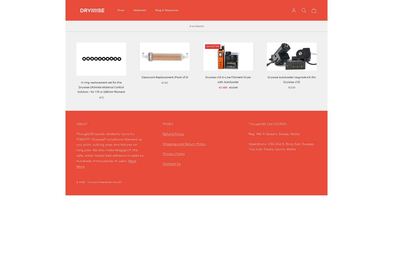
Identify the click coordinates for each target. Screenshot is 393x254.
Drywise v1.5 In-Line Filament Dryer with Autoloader (228, 79)
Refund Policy (173, 134)
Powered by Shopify (110, 182)
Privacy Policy (174, 154)
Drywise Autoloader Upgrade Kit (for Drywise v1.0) (292, 79)
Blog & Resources (166, 10)
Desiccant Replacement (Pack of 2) (165, 77)
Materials (140, 10)
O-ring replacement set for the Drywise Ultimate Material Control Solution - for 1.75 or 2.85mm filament (101, 87)
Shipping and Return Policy (184, 144)
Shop (120, 10)
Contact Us (172, 164)
